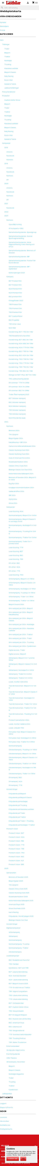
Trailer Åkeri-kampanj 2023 (19, 394)
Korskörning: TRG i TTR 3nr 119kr (21, 363)
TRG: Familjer (14, 964)
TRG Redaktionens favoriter (19, 336)
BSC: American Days (16, 1023)
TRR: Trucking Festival (17, 1038)
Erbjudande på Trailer (17, 813)
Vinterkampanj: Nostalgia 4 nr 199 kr (22, 589)
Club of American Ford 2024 (19, 458)
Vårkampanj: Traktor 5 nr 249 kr (21, 678)
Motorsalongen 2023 (17, 273)
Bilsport (7, 53)
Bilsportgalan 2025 (16, 881)
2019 (6, 164)
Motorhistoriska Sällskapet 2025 (21, 900)
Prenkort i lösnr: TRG (16, 853)
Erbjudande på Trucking (18, 805)
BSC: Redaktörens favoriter (19, 960)
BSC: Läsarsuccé (15, 1027)
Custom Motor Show (12, 100)
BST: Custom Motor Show (18, 1007)
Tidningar (6, 44)
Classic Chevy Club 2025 (18, 889)
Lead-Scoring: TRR (16, 559)
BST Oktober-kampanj (17, 398)
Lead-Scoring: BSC (16, 555)
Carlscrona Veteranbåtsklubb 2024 (22, 446)
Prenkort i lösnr (12, 829)
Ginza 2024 (13, 503)
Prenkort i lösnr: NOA (16, 837)
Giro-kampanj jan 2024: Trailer (20, 638)
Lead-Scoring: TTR (16, 547)
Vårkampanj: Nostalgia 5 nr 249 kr (21, 670)
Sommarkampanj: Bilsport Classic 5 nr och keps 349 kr (22, 520)
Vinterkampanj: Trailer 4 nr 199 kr (21, 597)
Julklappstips (7, 1094)
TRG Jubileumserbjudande (19, 379)
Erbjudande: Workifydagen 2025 (21, 916)
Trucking (7, 64)
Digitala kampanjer (13, 928)
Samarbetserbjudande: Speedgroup (22, 232)
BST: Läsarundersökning (18, 972)
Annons (9, 152)
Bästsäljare (4, 26)
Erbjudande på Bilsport (17, 794)
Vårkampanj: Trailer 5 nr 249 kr (20, 674)
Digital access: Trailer (17, 650)
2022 (6, 212)
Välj (23, 1158)
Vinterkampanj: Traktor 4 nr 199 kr (21, 600)
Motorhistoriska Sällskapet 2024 (21, 474)
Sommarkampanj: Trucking (19, 944)
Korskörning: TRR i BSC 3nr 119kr (21, 371)
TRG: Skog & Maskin (16, 1011)
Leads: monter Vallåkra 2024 (19, 724)
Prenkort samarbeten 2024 (19, 720)
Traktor (7, 57)
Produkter (6, 96)
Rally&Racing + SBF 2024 (18, 442)
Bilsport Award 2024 (16, 604)
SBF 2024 (12, 495)
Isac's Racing (13, 912)
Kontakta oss (5, 1125)
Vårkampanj (13, 936)
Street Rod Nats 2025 (17, 908)
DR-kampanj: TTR (15, 785)
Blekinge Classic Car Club (18, 920)
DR (7, 180)
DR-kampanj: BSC (15, 777)
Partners (9, 160)
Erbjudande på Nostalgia (18, 801)
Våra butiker (4, 1121)
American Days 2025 (16, 904)
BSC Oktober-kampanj (17, 402)
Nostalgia (8, 60)
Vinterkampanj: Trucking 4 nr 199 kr (22, 593)
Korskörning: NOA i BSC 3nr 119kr (21, 344)
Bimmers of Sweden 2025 (18, 877)
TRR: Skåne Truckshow (17, 1042)
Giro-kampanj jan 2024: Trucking (21, 642)
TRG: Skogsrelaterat (16, 1030)
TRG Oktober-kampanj (17, 414)
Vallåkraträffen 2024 (16, 491)
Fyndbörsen (13, 1090)
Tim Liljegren (13, 434)
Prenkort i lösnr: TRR (16, 849)
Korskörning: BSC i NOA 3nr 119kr (21, 355)
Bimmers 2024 (14, 430)
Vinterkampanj (14, 932)
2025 (6, 868)
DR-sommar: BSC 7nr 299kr (19, 390)
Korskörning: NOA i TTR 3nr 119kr (21, 347)
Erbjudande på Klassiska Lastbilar (21, 809)
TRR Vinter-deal (15, 324)
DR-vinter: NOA (14, 567)
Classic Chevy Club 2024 (18, 466)
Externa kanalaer (13, 1046)
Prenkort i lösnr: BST (16, 833)
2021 (6, 204)
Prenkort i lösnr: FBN (16, 841)
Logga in (3, 1103)
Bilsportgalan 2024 (16, 438)
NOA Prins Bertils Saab (17, 418)
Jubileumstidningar (11, 88)
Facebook (10, 156)
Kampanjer (6, 143)
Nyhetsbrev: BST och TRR (18, 968)
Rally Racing (8, 76)
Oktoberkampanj (15, 952)
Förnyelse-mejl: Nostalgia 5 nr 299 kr (22, 738)
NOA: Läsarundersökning (18, 980)
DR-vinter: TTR (14, 571)
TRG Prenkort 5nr (15, 308)
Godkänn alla (12, 1158)
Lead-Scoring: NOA (16, 511)
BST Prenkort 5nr (15, 281)
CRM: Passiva (11, 1058)
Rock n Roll (8, 80)
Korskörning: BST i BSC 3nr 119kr (21, 340)
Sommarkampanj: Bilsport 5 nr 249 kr (23, 515)
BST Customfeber (16, 316)
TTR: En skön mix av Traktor (19, 987)
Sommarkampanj (15, 746)
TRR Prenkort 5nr (15, 304)
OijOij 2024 (13, 499)
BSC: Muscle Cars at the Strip (20, 1019)
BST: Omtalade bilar (16, 1003)
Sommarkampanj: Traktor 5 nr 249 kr (23, 537)
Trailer (6, 49)
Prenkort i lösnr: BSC (16, 857)
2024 (6, 422)
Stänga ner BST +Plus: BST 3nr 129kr (22, 375)
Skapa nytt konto (6, 1107)
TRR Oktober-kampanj (17, 410)
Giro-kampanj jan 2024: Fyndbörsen (22, 646)
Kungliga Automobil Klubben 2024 (21, 487)
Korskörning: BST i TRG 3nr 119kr (21, 332)
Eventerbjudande (13, 1054)
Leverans (3, 1117)
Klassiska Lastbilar (11, 68)
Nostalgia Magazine (16, 1074)
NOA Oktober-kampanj (17, 406)
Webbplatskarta (6, 1129)
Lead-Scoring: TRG (16, 575)
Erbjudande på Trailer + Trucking (21, 821)
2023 (6, 216)
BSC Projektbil (14, 320)
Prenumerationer (8, 92)
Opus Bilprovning (15, 224)
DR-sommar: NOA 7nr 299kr (19, 387)
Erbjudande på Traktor (17, 817)
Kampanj (9, 277)
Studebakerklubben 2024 (18, 462)
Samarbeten (11, 873)
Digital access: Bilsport (17, 654)
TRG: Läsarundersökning (18, 995)
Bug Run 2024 (14, 484)
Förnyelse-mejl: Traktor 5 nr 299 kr (22, 742)
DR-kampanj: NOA (15, 781)
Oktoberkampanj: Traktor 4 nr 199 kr (22, 764)
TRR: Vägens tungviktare (18, 991)
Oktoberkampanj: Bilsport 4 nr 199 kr (22, 754)
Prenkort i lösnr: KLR (16, 860)
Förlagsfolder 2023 (16, 300)
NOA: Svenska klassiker (17, 976)
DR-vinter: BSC (14, 563)
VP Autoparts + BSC (16, 228)
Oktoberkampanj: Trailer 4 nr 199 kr (22, 774)
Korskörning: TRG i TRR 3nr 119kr (21, 359)
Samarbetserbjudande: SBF (19, 257)
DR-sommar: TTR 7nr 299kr (19, 383)
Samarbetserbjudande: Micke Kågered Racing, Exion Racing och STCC (22, 244)
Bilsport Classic (10, 72)
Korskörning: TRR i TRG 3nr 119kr (21, 367)
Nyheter (3, 22)
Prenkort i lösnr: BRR (16, 864)
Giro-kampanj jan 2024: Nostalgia (21, 624)
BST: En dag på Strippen (18, 1015)
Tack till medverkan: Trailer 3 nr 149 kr (23, 704)
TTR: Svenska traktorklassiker (20, 1034)
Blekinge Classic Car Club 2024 (20, 470)
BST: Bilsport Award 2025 (18, 984)
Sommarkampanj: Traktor (18, 948)
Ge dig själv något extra (15, 1050)
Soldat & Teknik (10, 84)
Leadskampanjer (12, 956)
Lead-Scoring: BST (16, 551)
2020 (6, 184)
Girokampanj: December (15, 1062)
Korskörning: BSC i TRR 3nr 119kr (21, 351)
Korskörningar (11, 789)
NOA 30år (12, 328)
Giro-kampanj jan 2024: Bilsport (21, 608)
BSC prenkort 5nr (15, 297)
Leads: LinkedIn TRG (16, 728)
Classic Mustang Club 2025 (19, 893)
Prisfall (2, 30)
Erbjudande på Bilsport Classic (20, 797)
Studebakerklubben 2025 (18, 897)
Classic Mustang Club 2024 (19, 450)
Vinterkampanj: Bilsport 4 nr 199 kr (21, 579)
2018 (6, 147)
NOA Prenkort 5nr (15, 289)
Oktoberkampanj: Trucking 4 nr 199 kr (23, 750)
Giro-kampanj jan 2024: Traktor (21, 634)
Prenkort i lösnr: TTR (16, 845)
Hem (1, 40)
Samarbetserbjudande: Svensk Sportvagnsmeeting (20, 237)
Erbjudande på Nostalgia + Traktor (22, 825)
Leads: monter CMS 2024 (18, 682)
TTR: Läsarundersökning (18, 999)
